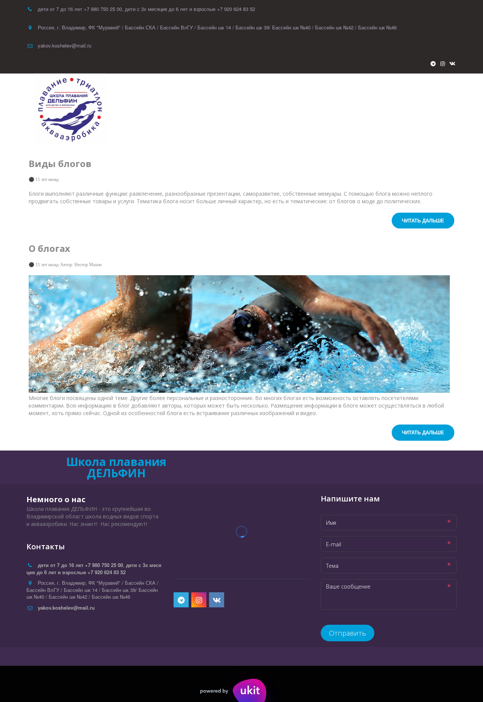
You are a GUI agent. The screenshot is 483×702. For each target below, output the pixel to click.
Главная (310, 109)
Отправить (347, 633)
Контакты (386, 109)
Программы (347, 109)
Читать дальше (423, 220)
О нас (417, 109)
